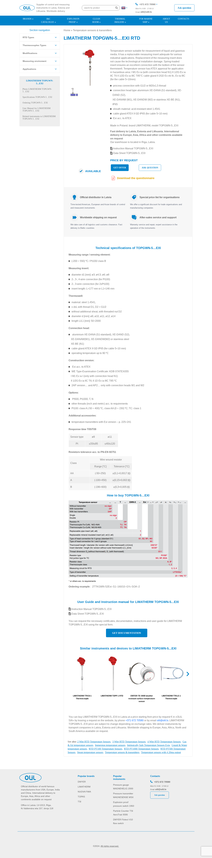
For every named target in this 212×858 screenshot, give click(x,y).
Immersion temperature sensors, (110, 745)
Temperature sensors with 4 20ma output (161, 752)
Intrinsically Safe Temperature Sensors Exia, (148, 745)
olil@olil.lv (146, 12)
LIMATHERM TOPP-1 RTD (112, 696)
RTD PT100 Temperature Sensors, (106, 748)
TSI (79, 801)
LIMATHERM (84, 786)
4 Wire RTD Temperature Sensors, (164, 741)
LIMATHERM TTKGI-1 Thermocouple (82, 697)
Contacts (183, 19)
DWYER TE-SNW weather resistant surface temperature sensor (141, 698)
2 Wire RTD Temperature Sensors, (94, 741)
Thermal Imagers (119, 20)
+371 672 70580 (147, 4)
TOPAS (81, 796)
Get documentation (126, 633)
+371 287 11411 (147, 13)
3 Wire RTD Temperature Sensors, (129, 741)
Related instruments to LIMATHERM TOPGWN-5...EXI (39, 117)
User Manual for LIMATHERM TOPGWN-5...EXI (36, 109)
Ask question (184, 8)
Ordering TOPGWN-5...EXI (35, 103)
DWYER (82, 781)
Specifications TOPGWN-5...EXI (37, 97)
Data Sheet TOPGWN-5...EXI (129, 153)
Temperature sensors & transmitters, (122, 752)
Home (67, 30)
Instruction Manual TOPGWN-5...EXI (133, 148)
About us (166, 20)
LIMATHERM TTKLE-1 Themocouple (171, 697)
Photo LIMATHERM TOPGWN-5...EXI (37, 90)
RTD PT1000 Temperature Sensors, (141, 748)
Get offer (119, 168)
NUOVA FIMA (84, 791)
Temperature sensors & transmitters (92, 30)
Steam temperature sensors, (90, 752)
